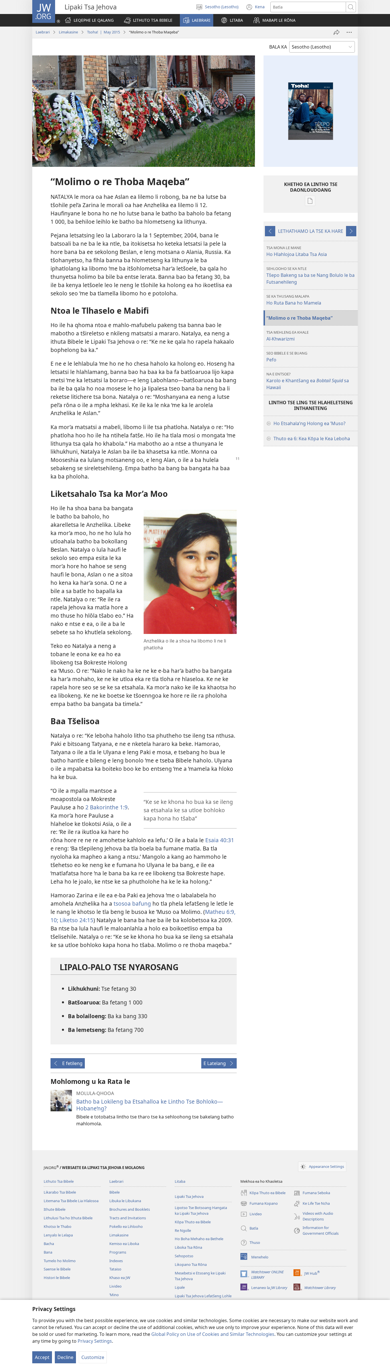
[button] (148, 20)
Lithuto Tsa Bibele (59, 1181)
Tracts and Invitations (127, 1217)
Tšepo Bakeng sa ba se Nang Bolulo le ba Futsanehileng (310, 275)
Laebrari (43, 32)
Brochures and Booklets (129, 1209)
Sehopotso (184, 1255)
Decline (65, 1357)
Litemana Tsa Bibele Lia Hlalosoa (71, 1200)
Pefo (286, 357)
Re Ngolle (183, 1230)
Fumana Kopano (259, 1204)
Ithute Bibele (54, 1209)
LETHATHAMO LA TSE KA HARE (310, 231)
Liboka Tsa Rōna (188, 1247)
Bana (48, 1252)
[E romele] (336, 32)
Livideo (115, 1286)
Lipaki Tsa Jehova (189, 1196)
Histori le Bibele (57, 1277)
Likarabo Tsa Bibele (60, 1192)
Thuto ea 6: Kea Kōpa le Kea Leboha (312, 438)
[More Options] (349, 32)
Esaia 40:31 (219, 840)
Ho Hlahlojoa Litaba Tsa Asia (296, 251)
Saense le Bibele (57, 1269)
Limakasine (68, 32)
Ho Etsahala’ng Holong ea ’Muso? (309, 423)
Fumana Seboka (311, 1193)
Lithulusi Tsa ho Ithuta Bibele (68, 1217)
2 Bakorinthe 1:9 (106, 807)
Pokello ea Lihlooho (126, 1226)
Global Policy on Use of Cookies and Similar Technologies (212, 1334)
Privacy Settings (95, 1341)
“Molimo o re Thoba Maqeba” (299, 318)
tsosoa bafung (132, 903)
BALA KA (278, 47)
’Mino (114, 1294)
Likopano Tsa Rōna (191, 1264)
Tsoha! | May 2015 (103, 32)
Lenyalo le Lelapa (58, 1235)
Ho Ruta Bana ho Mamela (293, 300)
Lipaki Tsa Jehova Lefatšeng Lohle (203, 1295)
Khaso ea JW (119, 1277)
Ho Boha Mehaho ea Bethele (199, 1238)
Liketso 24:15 (75, 920)
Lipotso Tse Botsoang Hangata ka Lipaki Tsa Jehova (201, 1210)
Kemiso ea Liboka (124, 1243)
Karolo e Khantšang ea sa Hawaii (307, 381)
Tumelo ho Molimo (60, 1260)
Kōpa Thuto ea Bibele (193, 1221)
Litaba (180, 1181)
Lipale (180, 1287)
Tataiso (115, 1269)
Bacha (49, 1243)
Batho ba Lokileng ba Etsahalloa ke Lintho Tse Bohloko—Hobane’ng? (149, 1105)
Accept (42, 1357)
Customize (92, 1357)
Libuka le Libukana (125, 1200)
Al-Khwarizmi (287, 336)
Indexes (116, 1260)
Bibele (114, 1192)
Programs (117, 1252)
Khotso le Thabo (57, 1226)
